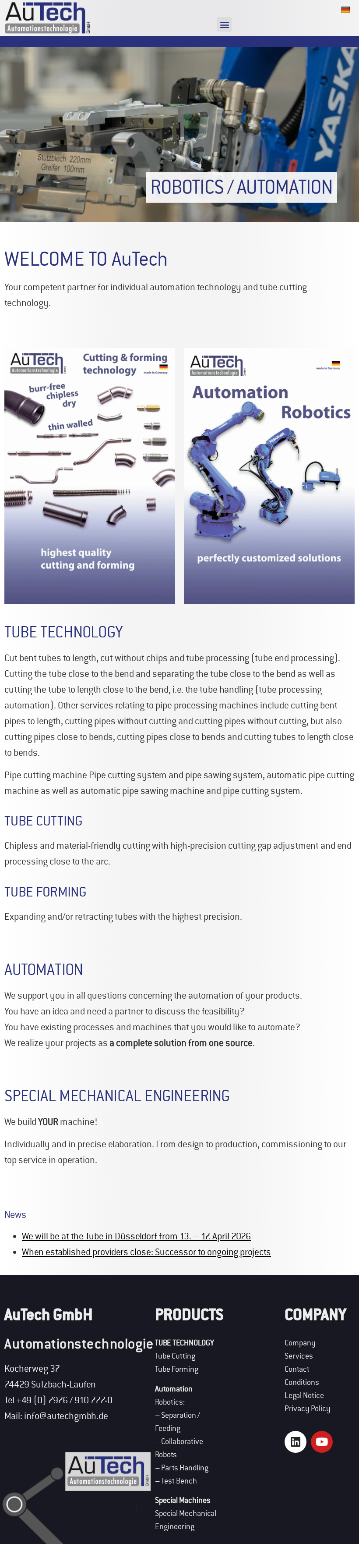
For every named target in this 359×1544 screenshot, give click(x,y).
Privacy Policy (308, 1408)
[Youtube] (322, 1442)
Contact (297, 1369)
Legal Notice (304, 1395)
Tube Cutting (175, 1356)
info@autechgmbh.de (66, 1416)
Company (300, 1343)
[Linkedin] (295, 1442)
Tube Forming (176, 1369)
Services (299, 1356)
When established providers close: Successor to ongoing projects (146, 1252)
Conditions (302, 1382)
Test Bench (179, 1481)
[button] (224, 24)
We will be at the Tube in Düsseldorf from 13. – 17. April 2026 (136, 1236)
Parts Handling (184, 1468)
